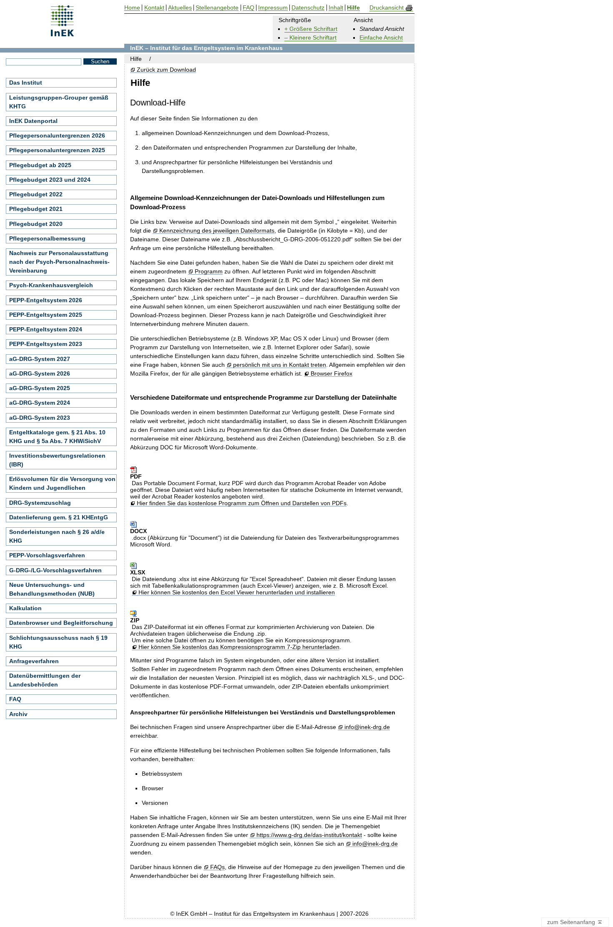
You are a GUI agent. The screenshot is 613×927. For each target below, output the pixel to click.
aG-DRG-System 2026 (39, 373)
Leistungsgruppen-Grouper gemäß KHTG (58, 102)
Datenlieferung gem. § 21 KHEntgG (58, 517)
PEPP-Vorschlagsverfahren (47, 555)
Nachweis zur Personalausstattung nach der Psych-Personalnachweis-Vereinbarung (59, 262)
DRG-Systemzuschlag (40, 502)
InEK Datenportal (33, 121)
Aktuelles (180, 8)
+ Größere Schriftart (310, 28)
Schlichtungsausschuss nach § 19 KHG (58, 642)
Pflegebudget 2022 (36, 194)
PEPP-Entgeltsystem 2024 (45, 329)
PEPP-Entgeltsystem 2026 (45, 300)
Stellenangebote (217, 8)
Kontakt (154, 8)
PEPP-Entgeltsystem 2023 (45, 344)
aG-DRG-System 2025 (39, 388)
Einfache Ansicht (381, 37)
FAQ (15, 699)
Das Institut (25, 82)
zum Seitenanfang (572, 922)
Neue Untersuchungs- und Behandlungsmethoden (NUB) (52, 589)
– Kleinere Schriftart (310, 37)
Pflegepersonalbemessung (47, 238)
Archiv (18, 714)
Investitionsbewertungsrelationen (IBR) (57, 460)
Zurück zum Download (166, 70)
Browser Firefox (331, 374)
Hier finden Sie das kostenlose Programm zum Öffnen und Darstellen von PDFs (241, 503)
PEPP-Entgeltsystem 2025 (45, 314)
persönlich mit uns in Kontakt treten (279, 365)
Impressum (273, 8)
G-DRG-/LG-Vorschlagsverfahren (55, 570)
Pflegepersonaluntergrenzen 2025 (57, 150)
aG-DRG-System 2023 (39, 417)
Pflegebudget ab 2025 (40, 165)
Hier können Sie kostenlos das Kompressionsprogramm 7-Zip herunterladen (238, 647)
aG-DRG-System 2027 (39, 359)
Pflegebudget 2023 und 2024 (49, 179)
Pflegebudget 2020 (36, 223)
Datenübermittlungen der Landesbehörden (44, 680)
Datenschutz (307, 8)
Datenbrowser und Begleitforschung (61, 622)
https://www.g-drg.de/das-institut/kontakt (309, 835)
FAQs (217, 867)
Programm (208, 271)
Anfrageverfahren (34, 661)
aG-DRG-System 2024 (39, 402)
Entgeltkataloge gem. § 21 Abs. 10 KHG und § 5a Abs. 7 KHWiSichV (57, 436)
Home (132, 8)
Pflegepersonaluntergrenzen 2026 (57, 135)
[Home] (62, 33)
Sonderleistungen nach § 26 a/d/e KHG (57, 536)
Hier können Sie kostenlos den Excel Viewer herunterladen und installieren (236, 592)
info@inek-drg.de (366, 727)
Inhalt (336, 8)
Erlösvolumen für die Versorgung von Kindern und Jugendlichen (62, 483)
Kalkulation (25, 608)
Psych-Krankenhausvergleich (51, 285)
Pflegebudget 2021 (36, 208)
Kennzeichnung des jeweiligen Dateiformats (216, 231)
